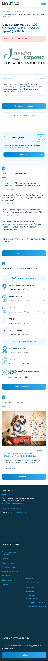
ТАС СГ (13, 189)
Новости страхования (10, 571)
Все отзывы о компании (24, 115)
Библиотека (6, 580)
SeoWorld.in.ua (20, 512)
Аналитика (6, 576)
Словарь (5, 584)
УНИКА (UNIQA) (16, 296)
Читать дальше (10, 469)
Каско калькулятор (33, 587)
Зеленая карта (31, 591)
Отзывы (5, 559)
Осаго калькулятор (33, 583)
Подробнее (22, 154)
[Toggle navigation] (43, 3)
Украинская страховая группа (21, 285)
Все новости (22, 253)
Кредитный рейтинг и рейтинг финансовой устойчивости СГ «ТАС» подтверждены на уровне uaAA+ (22, 197)
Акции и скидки (8, 563)
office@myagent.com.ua (13, 503)
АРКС (11, 319)
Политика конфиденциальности (14, 508)
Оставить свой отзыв (24, 106)
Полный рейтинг (22, 387)
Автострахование (32, 578)
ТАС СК (12, 360)
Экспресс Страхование (18, 216)
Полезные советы (8, 567)
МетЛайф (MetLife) (17, 348)
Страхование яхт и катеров (36, 607)
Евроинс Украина (16, 233)
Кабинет (25, 655)
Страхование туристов (34, 602)
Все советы (22, 477)
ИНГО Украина (15, 330)
